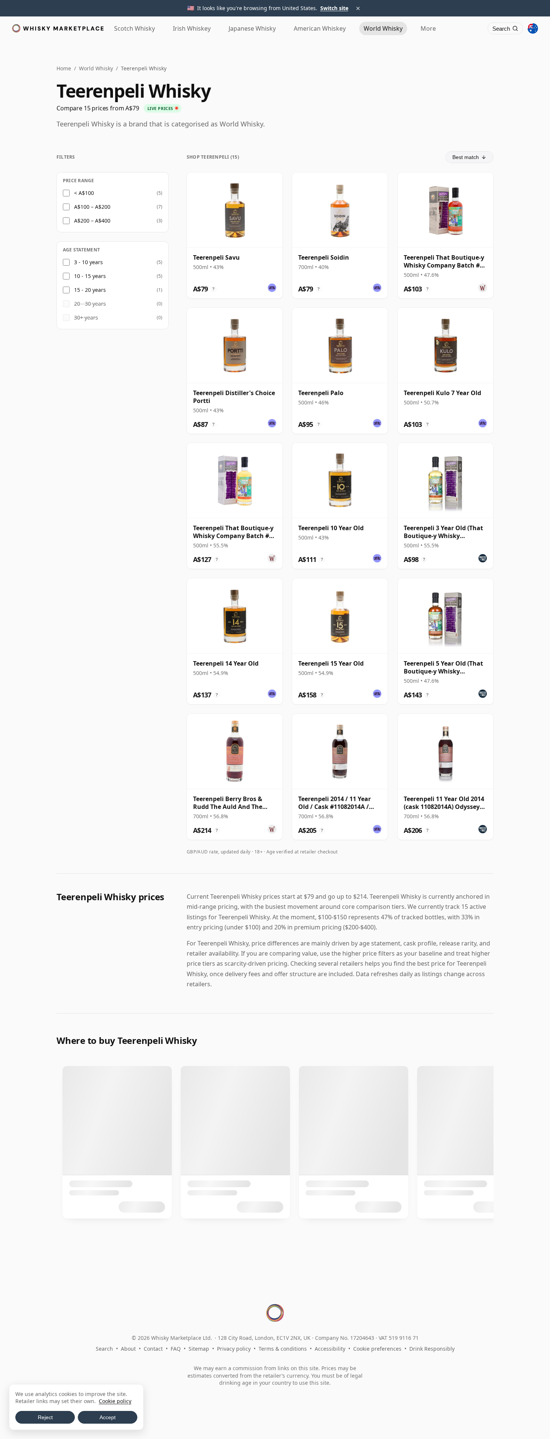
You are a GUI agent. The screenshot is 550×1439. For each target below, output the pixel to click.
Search (104, 1348)
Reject (45, 1417)
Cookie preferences (377, 1348)
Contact (153, 1348)
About (128, 1348)
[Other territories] (533, 28)
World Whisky (96, 68)
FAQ (176, 1348)
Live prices (160, 108)
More (428, 28)
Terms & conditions (283, 1348)
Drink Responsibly (432, 1348)
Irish (192, 28)
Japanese (252, 28)
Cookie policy (115, 1401)
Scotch (134, 28)
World (383, 28)
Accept (108, 1417)
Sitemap (199, 1348)
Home (63, 68)
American (320, 28)
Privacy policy (234, 1348)
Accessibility (330, 1348)
